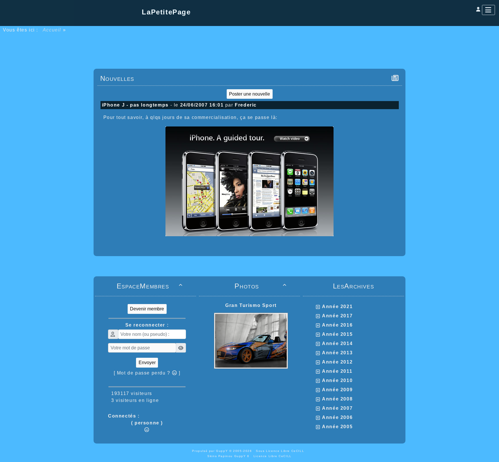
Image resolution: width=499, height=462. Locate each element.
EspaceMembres (150, 286)
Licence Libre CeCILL (273, 456)
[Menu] (488, 10)
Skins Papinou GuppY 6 (229, 456)
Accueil (52, 29)
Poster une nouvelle (249, 94)
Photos (260, 286)
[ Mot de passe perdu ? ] (147, 372)
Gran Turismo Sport (251, 305)
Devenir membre (147, 308)
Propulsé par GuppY (210, 450)
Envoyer (147, 362)
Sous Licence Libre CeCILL (281, 450)
